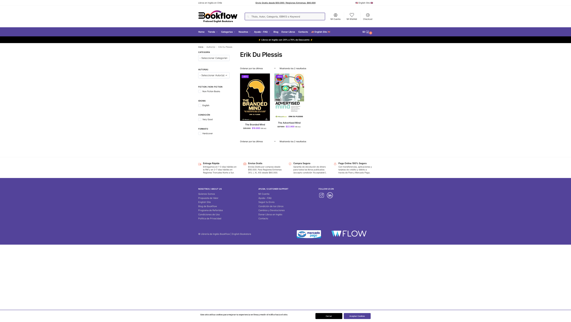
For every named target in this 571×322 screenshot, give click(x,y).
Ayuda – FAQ (264, 198)
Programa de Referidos (210, 210)
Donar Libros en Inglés (270, 214)
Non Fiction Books (211, 91)
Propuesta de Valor (208, 198)
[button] (367, 31)
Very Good (207, 119)
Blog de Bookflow (207, 206)
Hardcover (207, 133)
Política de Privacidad (209, 218)
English (205, 105)
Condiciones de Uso (209, 214)
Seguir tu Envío (266, 202)
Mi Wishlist (352, 19)
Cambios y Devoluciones (271, 210)
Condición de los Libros (270, 206)
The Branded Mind (255, 124)
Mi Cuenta (336, 19)
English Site (204, 202)
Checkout (367, 19)
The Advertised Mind (289, 122)
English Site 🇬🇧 (366, 2)
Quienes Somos (206, 193)
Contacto (263, 218)
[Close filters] (230, 52)
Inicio (200, 47)
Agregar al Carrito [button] (255, 134)
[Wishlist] (265, 78)
